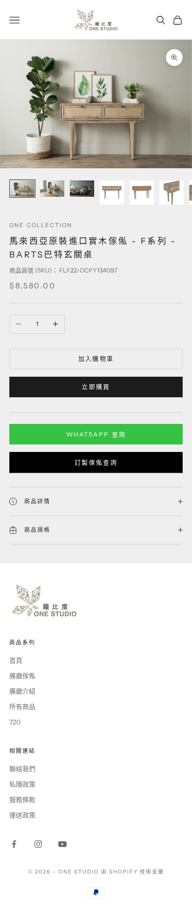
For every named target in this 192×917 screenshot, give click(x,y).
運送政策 (22, 815)
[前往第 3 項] (82, 188)
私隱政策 (22, 784)
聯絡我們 (22, 769)
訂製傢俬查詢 (96, 462)
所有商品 (22, 706)
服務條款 (22, 799)
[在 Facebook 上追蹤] (14, 844)
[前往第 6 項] (171, 192)
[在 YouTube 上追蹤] (62, 844)
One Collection (40, 225)
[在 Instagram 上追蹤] (38, 844)
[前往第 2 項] (52, 188)
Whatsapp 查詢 (96, 434)
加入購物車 (96, 358)
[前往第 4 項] (112, 192)
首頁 (15, 660)
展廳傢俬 (22, 676)
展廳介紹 (22, 691)
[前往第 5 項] (142, 192)
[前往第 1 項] (22, 188)
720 (15, 722)
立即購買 (96, 386)
